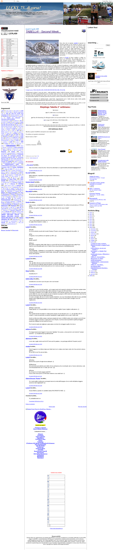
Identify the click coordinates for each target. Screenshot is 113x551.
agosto (92, 235)
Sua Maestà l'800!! (96, 266)
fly (3, 174)
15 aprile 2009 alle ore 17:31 (35, 355)
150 (11, 120)
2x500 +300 (5, 123)
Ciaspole (3, 161)
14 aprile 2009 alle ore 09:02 (35, 336)
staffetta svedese (6, 212)
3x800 (13, 130)
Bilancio (5, 150)
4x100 (15, 131)
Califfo (8, 154)
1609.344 (16, 120)
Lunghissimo (16, 187)
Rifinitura (16, 204)
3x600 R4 (3, 130)
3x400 (13, 129)
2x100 (8, 122)
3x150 (20, 127)
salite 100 (12, 207)
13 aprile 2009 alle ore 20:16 (35, 215)
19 (84, 30)
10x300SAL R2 (14, 116)
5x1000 (10, 136)
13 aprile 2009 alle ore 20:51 (35, 224)
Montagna (19, 194)
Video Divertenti (12, 222)
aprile (92, 242)
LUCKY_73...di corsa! (23, 7)
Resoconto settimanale (10, 201)
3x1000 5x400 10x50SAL (11, 127)
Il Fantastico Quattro (16, 182)
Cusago (3, 170)
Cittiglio (15, 161)
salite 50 (10, 208)
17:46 (38, 156)
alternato (4, 147)
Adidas (2, 145)
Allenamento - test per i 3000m (97, 195)
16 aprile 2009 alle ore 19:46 (35, 393)
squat (13, 211)
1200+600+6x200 (4, 120)
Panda (14, 195)
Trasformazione (14, 221)
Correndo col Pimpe (95, 203)
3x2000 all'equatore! (96, 260)
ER (8, 173)
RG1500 (19, 201)
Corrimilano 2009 (5, 167)
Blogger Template (5, 230)
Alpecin (21, 145)
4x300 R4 (9, 133)
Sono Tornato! (101, 149)
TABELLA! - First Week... (97, 264)
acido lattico (19, 143)
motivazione (4, 195)
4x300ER (15, 133)
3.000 (16, 123)
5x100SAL (16, 136)
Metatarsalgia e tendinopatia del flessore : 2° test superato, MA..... (102, 112)
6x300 (22, 140)
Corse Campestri (17, 167)
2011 (90, 224)
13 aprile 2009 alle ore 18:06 (35, 189)
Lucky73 (28, 227)
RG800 (8, 202)
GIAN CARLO (30, 279)
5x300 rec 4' (15, 137)
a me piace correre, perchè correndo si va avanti (97, 183)
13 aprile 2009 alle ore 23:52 (35, 302)
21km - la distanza (95, 188)
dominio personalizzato (17, 170)
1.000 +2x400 (8, 110)
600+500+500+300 (5, 140)
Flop (22, 173)
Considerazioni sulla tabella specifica (103, 161)
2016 (90, 216)
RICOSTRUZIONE (7, 204)
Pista (14, 197)
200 (21, 120)
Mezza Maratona (12, 192)
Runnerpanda (93, 198)
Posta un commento (30, 404)
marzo (92, 271)
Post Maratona (17, 198)
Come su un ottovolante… (101, 125)
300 (21, 123)
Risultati (21, 205)
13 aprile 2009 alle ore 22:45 (35, 284)
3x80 (9, 130)
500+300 (5, 136)
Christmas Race (18, 160)
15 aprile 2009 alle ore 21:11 (35, 376)
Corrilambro (19, 165)
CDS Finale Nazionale (16, 158)
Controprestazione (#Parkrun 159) (98, 199)
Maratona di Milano (11, 189)
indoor (2, 183)
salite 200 (19, 207)
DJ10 (9, 170)
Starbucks (14, 212)
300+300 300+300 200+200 (7, 125)
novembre (93, 230)
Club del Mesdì (6, 162)
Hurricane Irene (6, 182)
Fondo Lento (18, 174)
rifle (21, 204)
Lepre (2, 187)
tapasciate (15, 219)
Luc (10, 187)
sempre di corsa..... (95, 176)
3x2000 (2, 129)
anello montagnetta (18, 147)
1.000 (2, 110)
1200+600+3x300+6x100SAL (8, 119)
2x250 (17, 122)
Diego (27, 271)
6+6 (11, 138)
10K (22, 115)
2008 (90, 275)
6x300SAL (5, 141)
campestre (14, 154)
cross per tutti (18, 168)
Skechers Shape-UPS (15, 210)
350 (15, 126)
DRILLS (7, 171)
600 (21, 139)
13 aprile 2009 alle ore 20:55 (35, 256)
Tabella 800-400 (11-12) (8, 218)
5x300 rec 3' (8, 137)
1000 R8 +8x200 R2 (15, 114)
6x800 (10, 141)
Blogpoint (3, 151)
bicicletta (21, 148)
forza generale (14, 176)
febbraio (93, 272)
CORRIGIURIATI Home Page (8, 165)
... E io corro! (29, 165)
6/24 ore (7, 138)
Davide (28, 202)
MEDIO (3, 192)
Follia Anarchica (9, 174)
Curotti (66, 57)
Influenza (12, 183)
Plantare (20, 196)
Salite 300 (3, 208)
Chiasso (11, 160)
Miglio (22, 192)
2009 (90, 227)
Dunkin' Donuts (14, 171)
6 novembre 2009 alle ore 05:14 (36, 401)
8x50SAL (12, 143)
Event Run (13, 173)
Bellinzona (9, 148)
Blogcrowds (15, 230)
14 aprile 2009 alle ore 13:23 (35, 344)
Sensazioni (21, 208)
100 (7, 112)
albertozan (29, 338)
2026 (90, 212)
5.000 (22, 134)
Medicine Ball (18, 191)
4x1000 (20, 131)
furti (13, 177)
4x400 (7, 134)
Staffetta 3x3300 (20, 211)
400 (18, 130)
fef (18, 173)
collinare (14, 162)
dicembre (93, 229)
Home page (52, 406)
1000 (11, 112)
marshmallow (9, 191)
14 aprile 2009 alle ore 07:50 (35, 327)
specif (2, 211)
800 (22, 142)
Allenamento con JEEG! (97, 258)
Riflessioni (4, 205)
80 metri (17, 141)
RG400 (2, 202)
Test (21, 219)
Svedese (20, 212)
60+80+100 (16, 138)
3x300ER (8, 129)
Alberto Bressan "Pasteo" (33, 378)
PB (3, 196)
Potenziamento (5, 200)
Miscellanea (6, 194)
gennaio (93, 274)
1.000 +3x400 (16, 110)
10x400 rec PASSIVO (13, 117)
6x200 (17, 140)
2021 (90, 214)
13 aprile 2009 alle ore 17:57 (35, 170)
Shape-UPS (5, 210)
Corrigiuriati (20, 162)
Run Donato (5, 207)
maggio (93, 240)
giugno (92, 238)
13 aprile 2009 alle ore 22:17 (35, 276)
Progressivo (17, 199)
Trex (20, 221)
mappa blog (18, 188)
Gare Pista (12, 179)
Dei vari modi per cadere (95, 190)
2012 (90, 222)
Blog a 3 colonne (18, 150)
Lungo (22, 187)
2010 (90, 225)
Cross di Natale (8, 169)
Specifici (7, 211)
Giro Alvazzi (12, 180)
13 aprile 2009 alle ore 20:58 (35, 268)
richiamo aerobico (15, 202)
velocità (3, 222)
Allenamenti (11, 145)
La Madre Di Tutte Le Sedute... (99, 243)
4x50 (12, 134)
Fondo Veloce (4, 176)
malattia (12, 188)
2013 (90, 221)
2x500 (21, 122)
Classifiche (21, 161)
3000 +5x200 (19, 124)
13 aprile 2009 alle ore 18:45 (35, 200)
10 (3, 112)
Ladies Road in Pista (9, 185)
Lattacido (18, 185)
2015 (90, 217)
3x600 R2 (19, 129)
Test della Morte (4, 221)
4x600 (16, 134)
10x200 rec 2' (6, 116)
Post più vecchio (82, 406)
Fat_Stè (28, 172)
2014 (90, 219)
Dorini (2, 171)
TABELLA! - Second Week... (43, 31)
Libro (7, 187)
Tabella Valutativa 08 (34, 157)
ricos (22, 202)
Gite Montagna (20, 180)
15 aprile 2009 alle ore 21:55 (35, 385)
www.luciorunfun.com (11, 223)
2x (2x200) (3, 122)
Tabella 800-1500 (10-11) (10, 216)
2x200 (13, 122)
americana (10, 147)
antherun (28, 329)
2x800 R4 (11, 123)
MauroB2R (29, 191)
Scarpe (15, 208)
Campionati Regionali (15, 155)
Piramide (8, 197)
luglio (92, 237)
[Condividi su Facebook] (39, 144)
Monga (13, 194)
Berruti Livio (15, 148)
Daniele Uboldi (30, 182)
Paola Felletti (20, 195)
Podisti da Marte (6, 198)
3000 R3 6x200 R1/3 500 (6, 126)
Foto (9, 177)
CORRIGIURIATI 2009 (12, 164)
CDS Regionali (4, 160)
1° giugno (92, 185)
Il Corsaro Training (95, 193)
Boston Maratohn (11, 153)
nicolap (28, 346)
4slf (10, 131)
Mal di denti (5, 188)
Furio (27, 217)
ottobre (92, 232)
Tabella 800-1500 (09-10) (10, 214)
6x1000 (12, 140)
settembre (93, 234)
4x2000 (2, 133)
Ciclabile (9, 161)
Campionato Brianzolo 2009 (8, 157)
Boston (13, 151)
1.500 (21, 110)
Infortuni (20, 183)
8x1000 (6, 143)
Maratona (3, 189)
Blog (10, 150)
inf (7, 183)
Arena (4, 148)
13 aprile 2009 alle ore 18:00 (35, 179)
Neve (10, 195)
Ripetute (13, 205)
